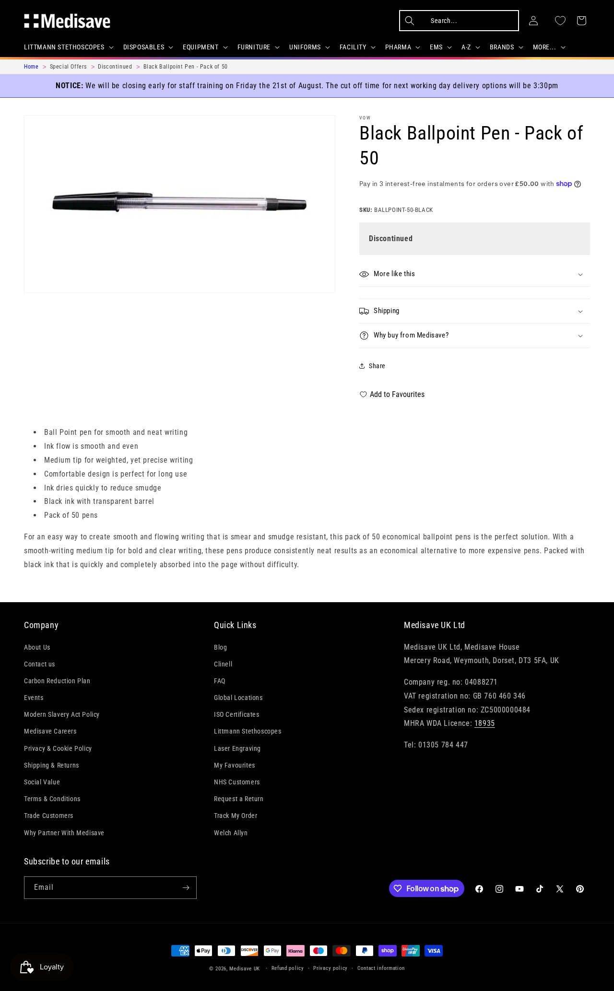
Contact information (381, 968)
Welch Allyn (231, 833)
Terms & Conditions (52, 799)
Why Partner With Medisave (64, 833)
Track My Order (235, 816)
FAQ (219, 681)
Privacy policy (330, 968)
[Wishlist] (560, 20)
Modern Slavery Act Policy (62, 715)
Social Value (42, 782)
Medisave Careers (50, 731)
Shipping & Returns (51, 765)
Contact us (39, 664)
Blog (220, 647)
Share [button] (377, 366)
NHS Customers (237, 782)
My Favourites (234, 765)
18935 (484, 723)
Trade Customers (48, 816)
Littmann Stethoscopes (248, 731)
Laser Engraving (237, 748)
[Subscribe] (185, 887)
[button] (68, 47)
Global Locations (238, 697)
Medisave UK (244, 969)
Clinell (223, 664)
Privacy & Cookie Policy (58, 748)
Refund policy (288, 968)
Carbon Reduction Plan (57, 681)
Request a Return (239, 799)
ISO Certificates (237, 715)
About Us (37, 647)
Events (34, 697)
